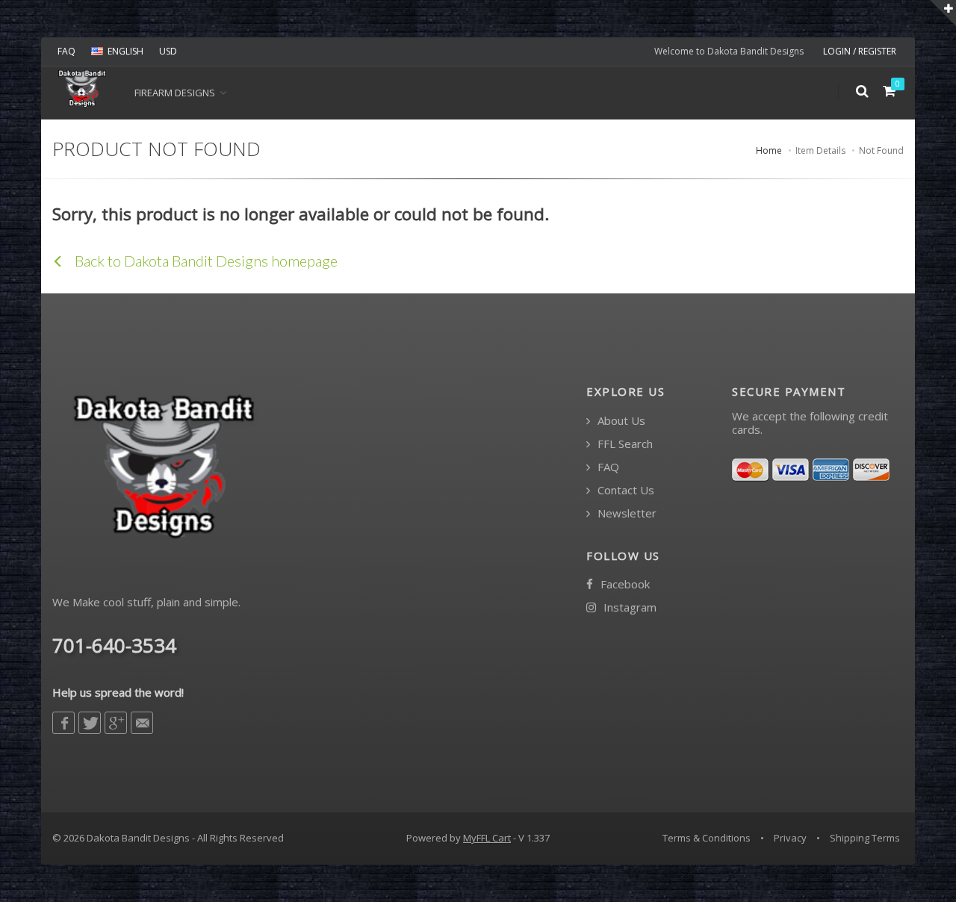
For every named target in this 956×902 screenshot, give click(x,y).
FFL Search (624, 444)
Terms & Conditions (706, 838)
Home (769, 150)
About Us (620, 421)
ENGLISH (125, 51)
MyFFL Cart (487, 838)
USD (168, 51)
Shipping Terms (865, 838)
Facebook (624, 584)
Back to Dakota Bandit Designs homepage (205, 261)
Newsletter (626, 513)
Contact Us (624, 490)
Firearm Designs (174, 92)
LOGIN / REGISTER (859, 51)
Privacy (790, 838)
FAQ (66, 51)
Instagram (628, 607)
